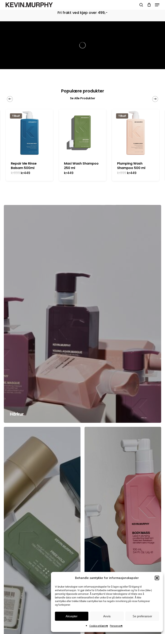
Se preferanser (142, 616)
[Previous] (10, 99)
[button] (157, 578)
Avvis (107, 616)
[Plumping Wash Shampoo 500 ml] (135, 132)
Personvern (116, 626)
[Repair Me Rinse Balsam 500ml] (29, 132)
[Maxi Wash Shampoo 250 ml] (82, 132)
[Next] (155, 99)
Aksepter (71, 616)
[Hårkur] (82, 314)
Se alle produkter (82, 98)
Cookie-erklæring (98, 626)
